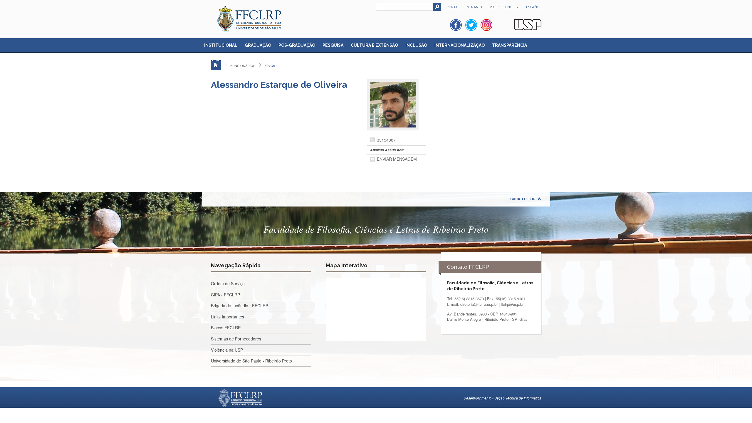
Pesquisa (333, 45)
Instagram (486, 25)
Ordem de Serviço (228, 283)
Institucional (220, 45)
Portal (453, 7)
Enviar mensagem (397, 159)
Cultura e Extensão (374, 45)
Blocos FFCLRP (226, 327)
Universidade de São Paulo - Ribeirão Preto (251, 361)
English (512, 7)
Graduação (258, 45)
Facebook (456, 25)
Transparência (509, 45)
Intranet (474, 7)
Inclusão (416, 45)
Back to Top (523, 199)
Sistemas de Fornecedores (236, 339)
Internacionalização (459, 45)
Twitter (471, 25)
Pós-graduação (296, 45)
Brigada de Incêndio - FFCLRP (239, 305)
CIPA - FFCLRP (225, 295)
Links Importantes (227, 317)
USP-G (494, 7)
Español (533, 7)
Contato (214, 60)
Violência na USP (227, 350)
